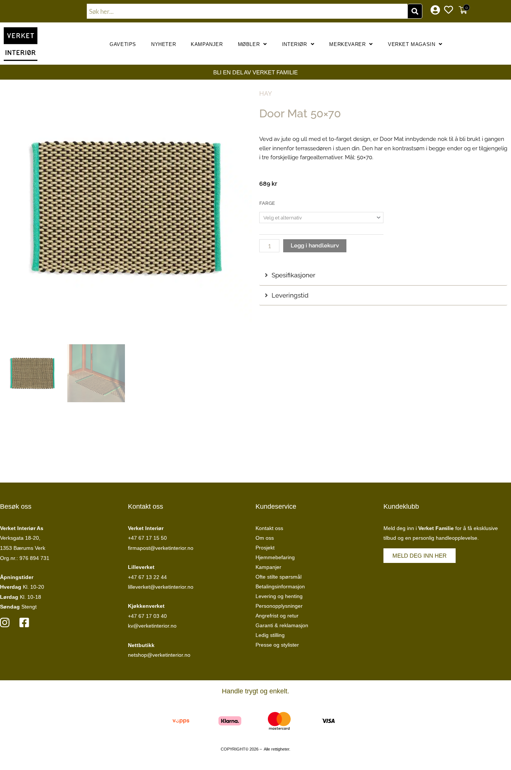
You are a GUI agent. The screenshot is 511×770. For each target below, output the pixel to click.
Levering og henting (279, 596)
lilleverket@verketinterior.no (160, 587)
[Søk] (414, 11)
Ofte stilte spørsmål (279, 577)
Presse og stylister (277, 645)
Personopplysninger (279, 606)
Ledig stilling (270, 635)
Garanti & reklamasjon (282, 625)
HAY (265, 93)
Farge (267, 203)
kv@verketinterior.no (152, 626)
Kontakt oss (269, 528)
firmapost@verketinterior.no (160, 548)
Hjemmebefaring (275, 557)
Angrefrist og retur (277, 616)
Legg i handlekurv (315, 245)
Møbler (249, 44)
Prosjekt (265, 548)
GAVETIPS (123, 44)
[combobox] (247, 11)
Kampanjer (207, 44)
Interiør (294, 44)
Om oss (265, 538)
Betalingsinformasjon (280, 586)
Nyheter (163, 44)
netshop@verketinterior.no (159, 655)
